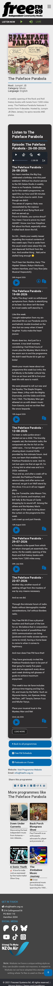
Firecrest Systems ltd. (21, 982)
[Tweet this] (21, 785)
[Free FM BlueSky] (24, 928)
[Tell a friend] (44, 785)
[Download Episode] (39, 281)
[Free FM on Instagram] (23, 937)
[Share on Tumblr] (41, 785)
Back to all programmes (25, 744)
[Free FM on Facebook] (14, 928)
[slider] (20, 160)
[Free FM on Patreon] (6, 928)
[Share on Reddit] (37, 785)
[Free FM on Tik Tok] (15, 937)
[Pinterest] (15, 785)
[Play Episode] (16, 282)
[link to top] (48, 972)
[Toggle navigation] (49, 6)
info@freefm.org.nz (24, 773)
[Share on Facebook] (18, 785)
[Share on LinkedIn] (34, 785)
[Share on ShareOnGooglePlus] (31, 785)
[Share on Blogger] (25, 785)
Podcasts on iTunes (23, 762)
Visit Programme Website (30, 769)
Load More (19, 732)
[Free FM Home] (22, 10)
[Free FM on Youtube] (6, 937)
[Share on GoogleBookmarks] (28, 785)
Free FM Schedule (23, 753)
